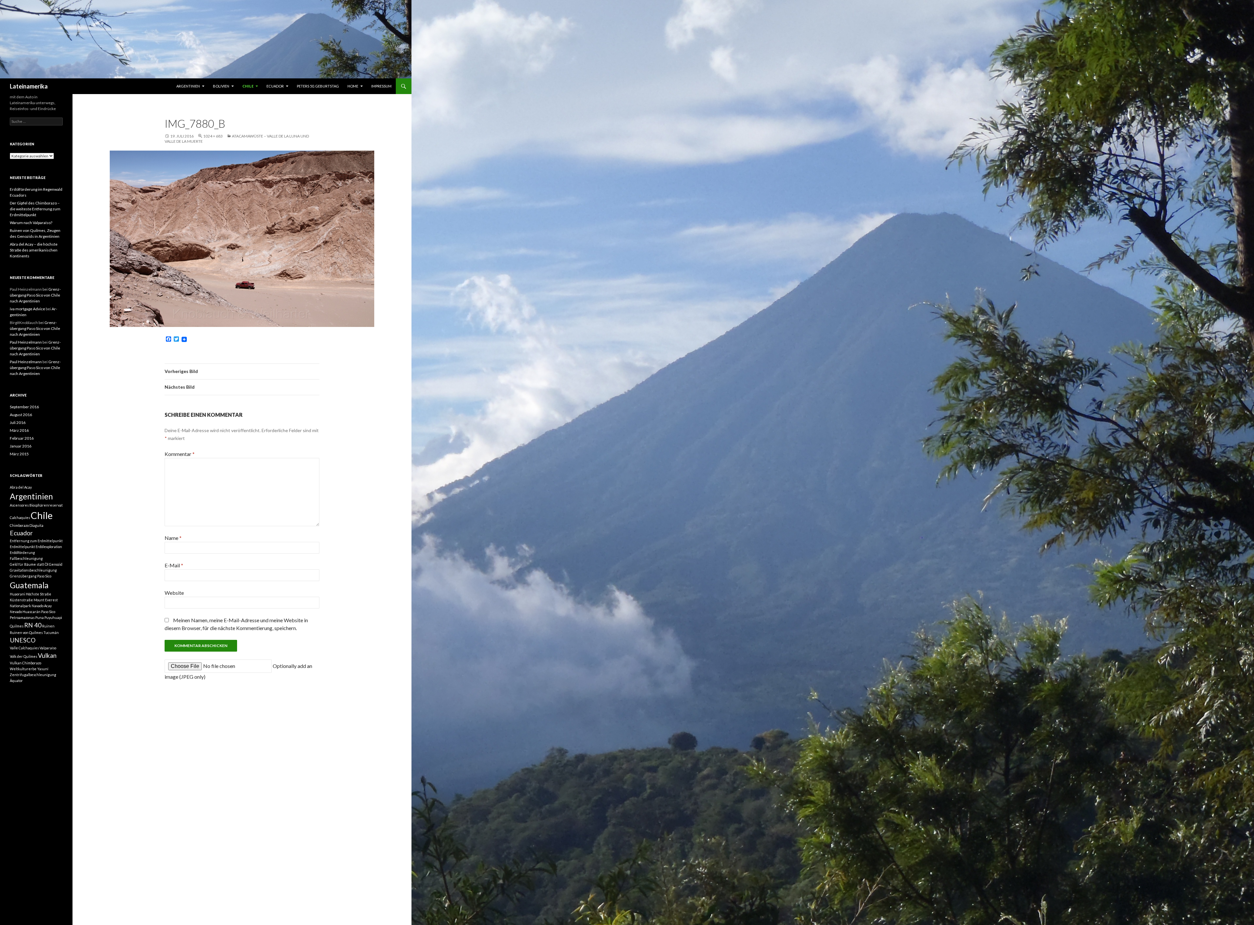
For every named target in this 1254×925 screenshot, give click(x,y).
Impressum (381, 86)
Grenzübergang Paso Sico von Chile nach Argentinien (35, 295)
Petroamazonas (22, 617)
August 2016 (21, 414)
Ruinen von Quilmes (26, 632)
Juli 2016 (17, 422)
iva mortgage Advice (27, 308)
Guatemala (29, 585)
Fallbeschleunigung (26, 558)
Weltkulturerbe (23, 669)
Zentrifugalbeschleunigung (33, 675)
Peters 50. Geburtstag (318, 86)
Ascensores (19, 505)
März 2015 (19, 453)
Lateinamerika (29, 86)
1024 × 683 (213, 136)
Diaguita (36, 525)
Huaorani (17, 594)
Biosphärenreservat (46, 505)
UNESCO (23, 640)
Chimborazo (19, 525)
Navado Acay (42, 606)
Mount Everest (46, 600)
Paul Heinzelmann (26, 342)
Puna (39, 617)
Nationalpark (20, 606)
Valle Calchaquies (24, 648)
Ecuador (275, 86)
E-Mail (174, 565)
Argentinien (188, 86)
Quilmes (17, 626)
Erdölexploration (49, 546)
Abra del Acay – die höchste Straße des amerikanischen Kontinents (33, 250)
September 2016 (24, 406)
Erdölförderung (22, 552)
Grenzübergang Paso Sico (30, 576)
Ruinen (48, 626)
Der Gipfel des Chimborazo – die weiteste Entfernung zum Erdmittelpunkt (35, 209)
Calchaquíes (20, 517)
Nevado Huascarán (25, 611)
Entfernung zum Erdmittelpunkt (36, 541)
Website (174, 593)
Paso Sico (48, 611)
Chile (247, 86)
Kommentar (180, 454)
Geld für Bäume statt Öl (29, 564)
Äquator (16, 680)
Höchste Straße (38, 594)
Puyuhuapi (53, 617)
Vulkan (47, 655)
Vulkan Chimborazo (25, 663)
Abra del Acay (21, 487)
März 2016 (19, 430)
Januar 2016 (20, 446)
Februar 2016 (22, 438)
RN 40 (32, 625)
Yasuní (42, 669)
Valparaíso (48, 648)
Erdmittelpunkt (22, 546)
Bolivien (221, 86)
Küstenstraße (21, 600)
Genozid (55, 564)
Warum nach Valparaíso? (31, 222)
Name (173, 538)
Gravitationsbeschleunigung (33, 570)
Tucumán (51, 632)
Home (352, 86)
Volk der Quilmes (23, 656)
